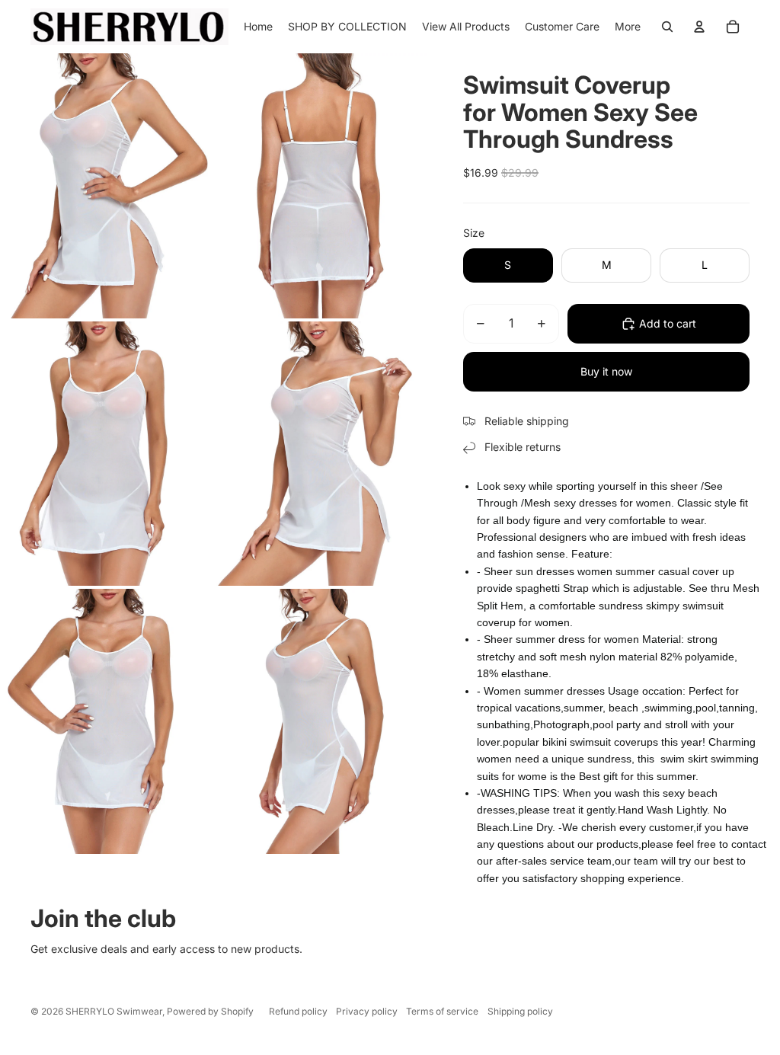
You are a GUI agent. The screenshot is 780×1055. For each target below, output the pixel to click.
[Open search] (667, 26)
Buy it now (606, 371)
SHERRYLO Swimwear (114, 1011)
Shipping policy (520, 1011)
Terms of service (442, 1011)
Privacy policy (367, 1011)
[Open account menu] (699, 26)
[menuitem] (627, 27)
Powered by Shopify (210, 1011)
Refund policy (298, 1011)
